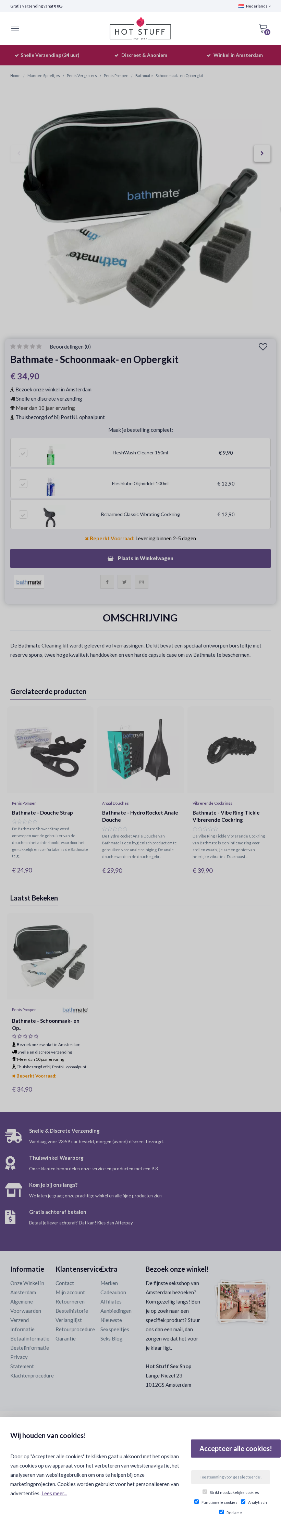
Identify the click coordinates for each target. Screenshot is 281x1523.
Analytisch (257, 1502)
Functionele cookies (219, 1502)
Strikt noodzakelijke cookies (234, 1492)
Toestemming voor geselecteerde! (230, 1477)
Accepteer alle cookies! (235, 1448)
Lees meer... (54, 1493)
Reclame (234, 1512)
